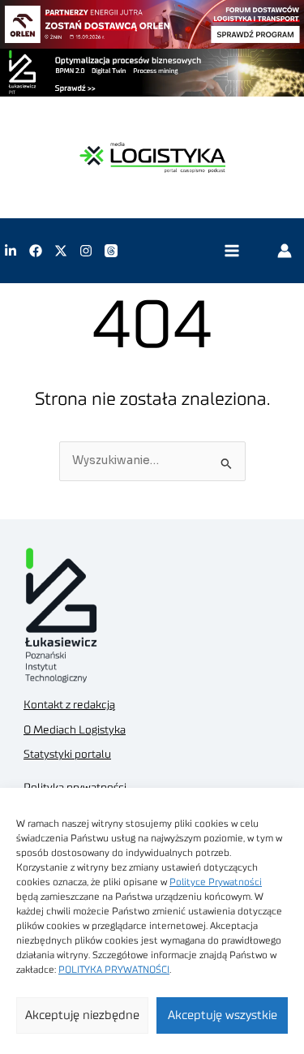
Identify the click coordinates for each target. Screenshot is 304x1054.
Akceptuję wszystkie (222, 1015)
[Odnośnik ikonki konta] (284, 250)
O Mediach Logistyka (75, 730)
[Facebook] (35, 250)
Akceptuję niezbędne (82, 1015)
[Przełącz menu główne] (231, 251)
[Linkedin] (10, 250)
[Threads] (111, 250)
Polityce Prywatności (215, 882)
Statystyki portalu (67, 754)
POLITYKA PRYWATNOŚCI (113, 969)
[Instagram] (85, 250)
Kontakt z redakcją (69, 705)
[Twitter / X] (60, 250)
